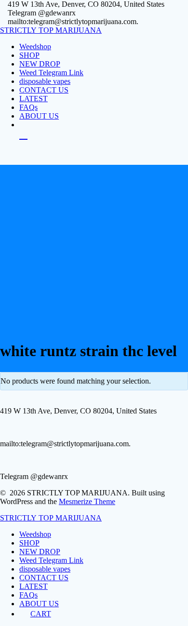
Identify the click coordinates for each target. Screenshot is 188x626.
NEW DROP (39, 64)
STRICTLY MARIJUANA (51, 30)
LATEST (33, 98)
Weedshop (35, 46)
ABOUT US (39, 116)
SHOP (29, 55)
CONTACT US (43, 90)
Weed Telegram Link (51, 72)
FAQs (28, 107)
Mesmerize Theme (87, 501)
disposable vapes (44, 81)
